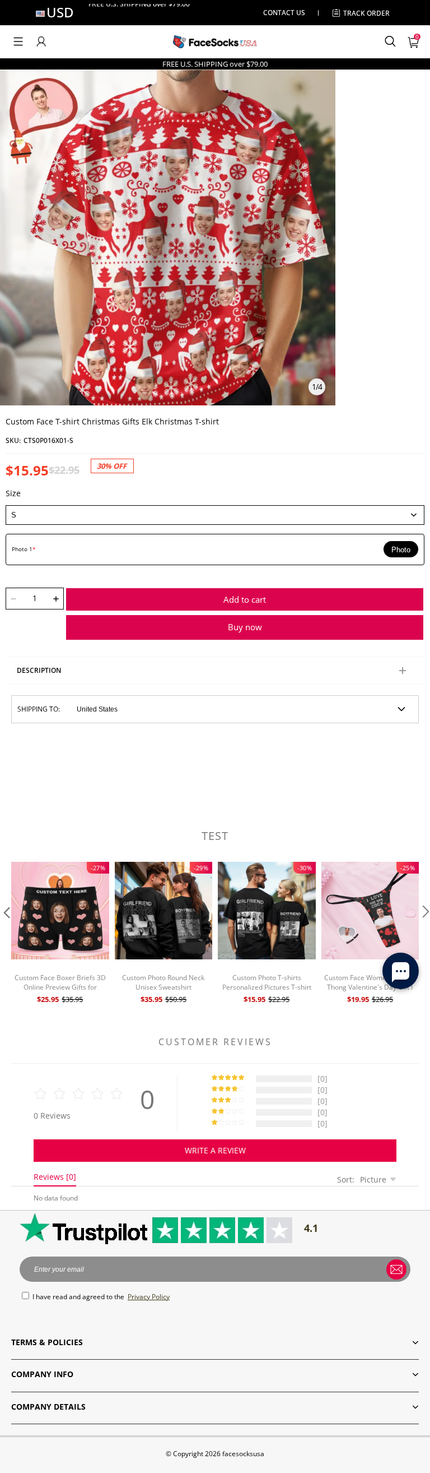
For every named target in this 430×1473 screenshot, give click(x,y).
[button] (18, 41)
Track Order (366, 13)
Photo (400, 550)
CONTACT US (284, 12)
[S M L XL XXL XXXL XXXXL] (215, 514)
